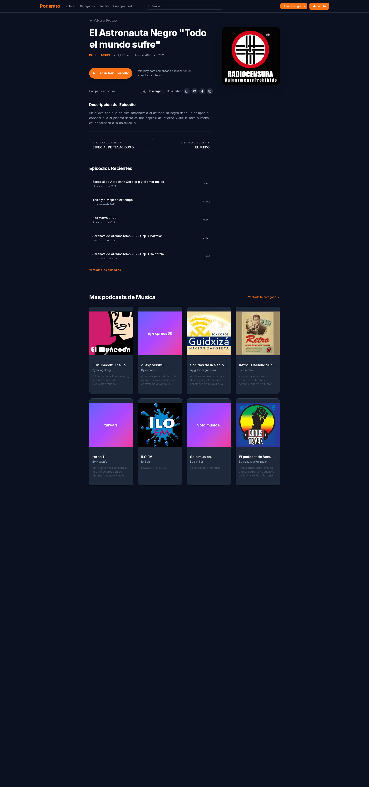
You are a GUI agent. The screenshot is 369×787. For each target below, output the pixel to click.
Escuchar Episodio (113, 73)
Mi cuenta (319, 6)
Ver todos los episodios (105, 269)
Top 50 (104, 6)
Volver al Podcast (105, 20)
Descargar (155, 91)
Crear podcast (122, 6)
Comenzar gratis (294, 6)
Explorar (70, 6)
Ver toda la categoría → (264, 297)
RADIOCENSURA (100, 55)
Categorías (87, 6)
